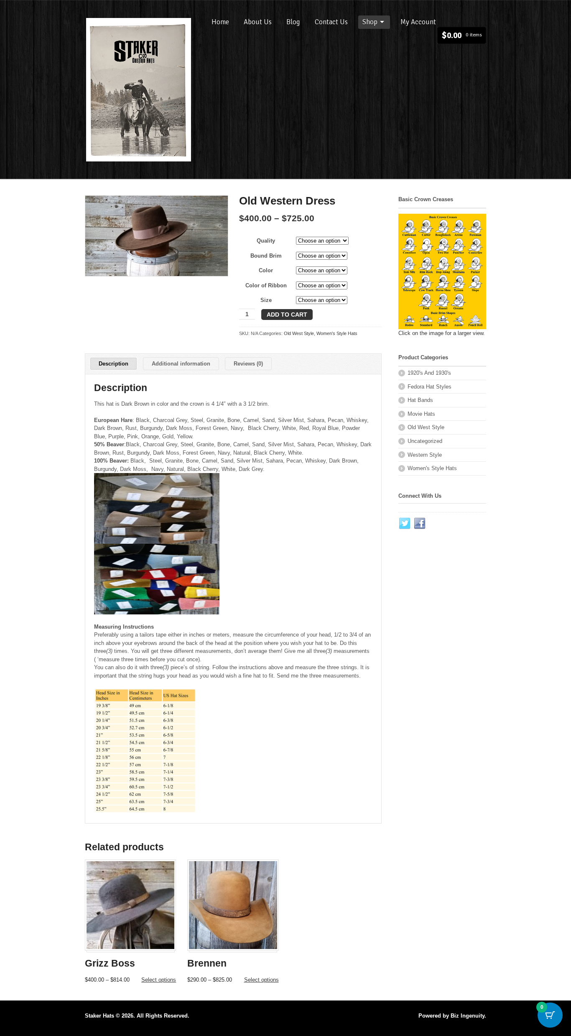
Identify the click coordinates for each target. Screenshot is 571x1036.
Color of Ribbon (266, 285)
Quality (266, 241)
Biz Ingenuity (467, 1016)
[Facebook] (420, 524)
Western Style (425, 455)
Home (220, 22)
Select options (158, 980)
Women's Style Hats (336, 333)
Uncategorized (425, 441)
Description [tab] (113, 364)
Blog (293, 22)
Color (266, 270)
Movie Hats (421, 414)
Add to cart (287, 314)
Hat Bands (420, 400)
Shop (369, 22)
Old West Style (299, 333)
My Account (418, 22)
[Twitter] (405, 524)
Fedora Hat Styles (429, 387)
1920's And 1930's (429, 373)
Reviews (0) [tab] (248, 364)
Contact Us (331, 22)
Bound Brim (266, 256)
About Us (258, 22)
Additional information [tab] (181, 364)
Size (266, 300)
